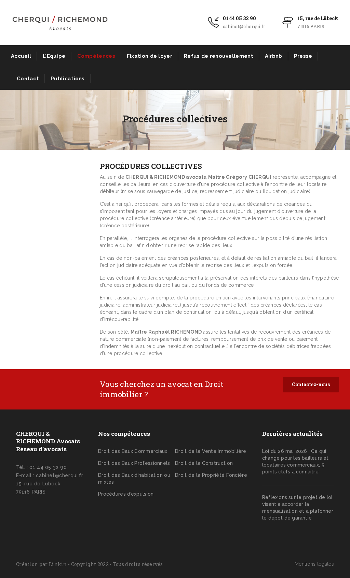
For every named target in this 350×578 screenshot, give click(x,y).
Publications (68, 79)
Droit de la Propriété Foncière (211, 475)
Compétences (96, 56)
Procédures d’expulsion (126, 494)
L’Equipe (54, 56)
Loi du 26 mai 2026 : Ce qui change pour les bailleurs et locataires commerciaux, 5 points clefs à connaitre (295, 461)
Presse (303, 56)
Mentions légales (314, 564)
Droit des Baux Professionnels (134, 463)
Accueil (21, 56)
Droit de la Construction (204, 463)
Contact (28, 79)
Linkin (58, 564)
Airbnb (273, 56)
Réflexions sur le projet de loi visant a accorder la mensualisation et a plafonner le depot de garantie (297, 508)
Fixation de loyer (149, 56)
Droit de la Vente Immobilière (210, 451)
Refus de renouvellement (218, 56)
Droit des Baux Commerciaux (132, 451)
